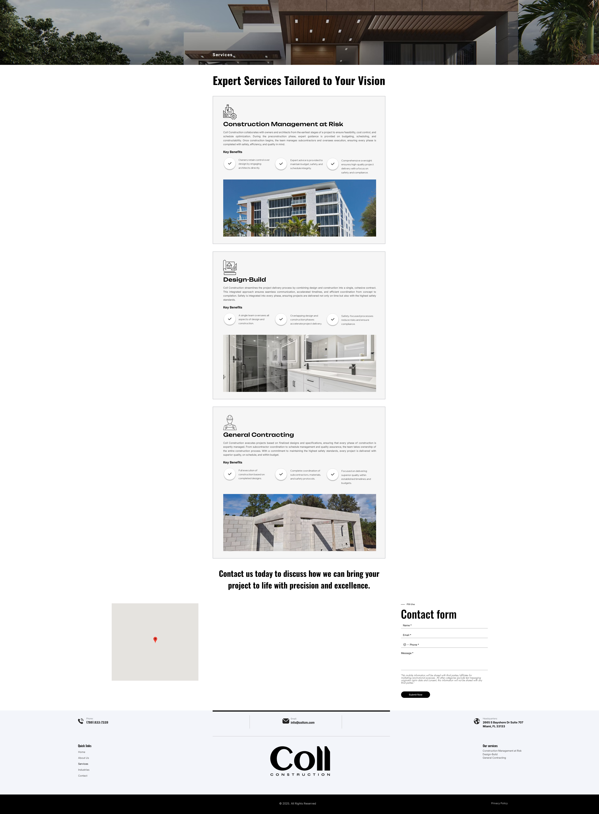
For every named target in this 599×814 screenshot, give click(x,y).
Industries (83, 769)
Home (81, 751)
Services (83, 763)
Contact (82, 775)
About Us (83, 757)
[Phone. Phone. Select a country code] (406, 645)
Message (407, 653)
